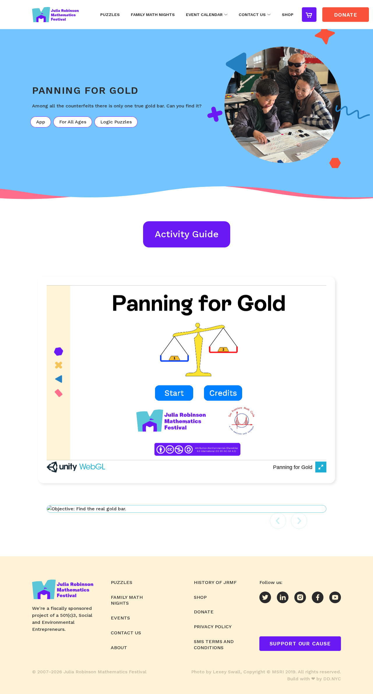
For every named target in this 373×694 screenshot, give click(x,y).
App (40, 122)
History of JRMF (215, 582)
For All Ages (72, 122)
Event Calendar (204, 14)
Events (120, 618)
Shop (287, 14)
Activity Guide (187, 234)
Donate (204, 612)
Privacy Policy (213, 626)
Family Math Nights (153, 14)
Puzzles (110, 14)
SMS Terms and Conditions (214, 644)
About (119, 647)
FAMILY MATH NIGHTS (127, 600)
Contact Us (252, 14)
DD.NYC (332, 678)
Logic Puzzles (116, 122)
